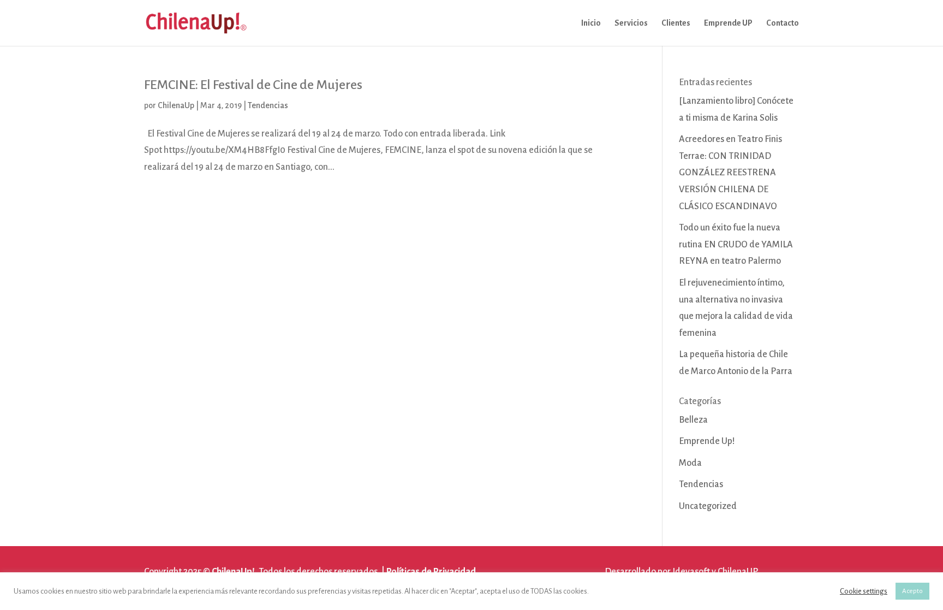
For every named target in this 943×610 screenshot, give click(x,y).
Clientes (675, 23)
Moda (690, 463)
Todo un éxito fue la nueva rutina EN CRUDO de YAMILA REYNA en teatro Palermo (736, 244)
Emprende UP (728, 23)
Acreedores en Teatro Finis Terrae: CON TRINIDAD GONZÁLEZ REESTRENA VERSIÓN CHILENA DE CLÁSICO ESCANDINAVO (730, 172)
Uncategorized (708, 506)
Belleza (693, 420)
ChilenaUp (176, 105)
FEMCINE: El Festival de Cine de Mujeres (253, 85)
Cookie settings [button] (863, 591)
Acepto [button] (912, 591)
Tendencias (268, 105)
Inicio (591, 23)
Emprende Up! (707, 441)
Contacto (782, 23)
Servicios (631, 23)
